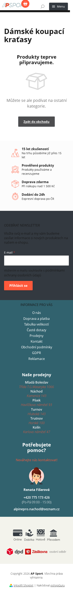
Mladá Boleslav (36, 384)
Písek (36, 402)
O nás (36, 312)
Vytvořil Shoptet (23, 585)
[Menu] (58, 6)
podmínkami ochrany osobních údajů (34, 272)
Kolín (36, 429)
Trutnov (37, 420)
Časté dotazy (36, 330)
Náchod (36, 393)
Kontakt (37, 341)
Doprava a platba (36, 318)
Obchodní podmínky (36, 347)
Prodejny (36, 335)
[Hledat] (43, 6)
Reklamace (36, 358)
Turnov (37, 411)
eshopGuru (57, 585)
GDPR (36, 353)
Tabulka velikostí (36, 324)
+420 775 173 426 (36, 499)
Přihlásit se (18, 285)
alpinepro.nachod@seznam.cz (37, 509)
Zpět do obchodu (36, 122)
